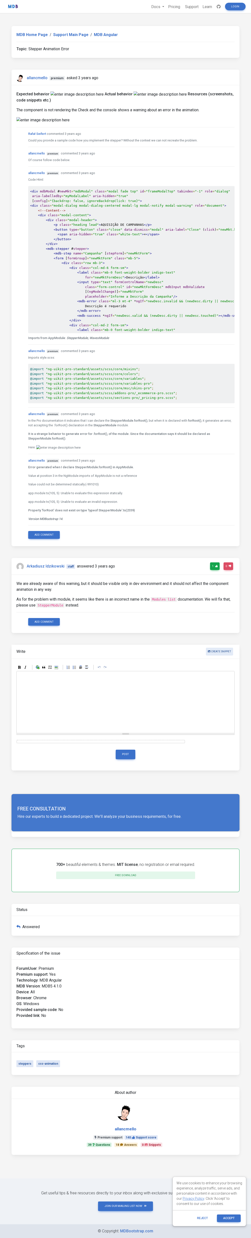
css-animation (48, 1063)
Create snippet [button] (220, 651)
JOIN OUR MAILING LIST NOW (123, 1206)
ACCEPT (229, 1218)
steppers (24, 1063)
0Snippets (151, 1145)
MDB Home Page (32, 34)
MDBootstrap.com (136, 1231)
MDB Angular (106, 34)
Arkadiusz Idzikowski (45, 566)
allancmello (37, 78)
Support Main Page (70, 34)
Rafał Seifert (37, 134)
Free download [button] (125, 875)
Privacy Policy (193, 1198)
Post (125, 754)
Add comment (44, 534)
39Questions (99, 1145)
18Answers (126, 1145)
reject (202, 1218)
